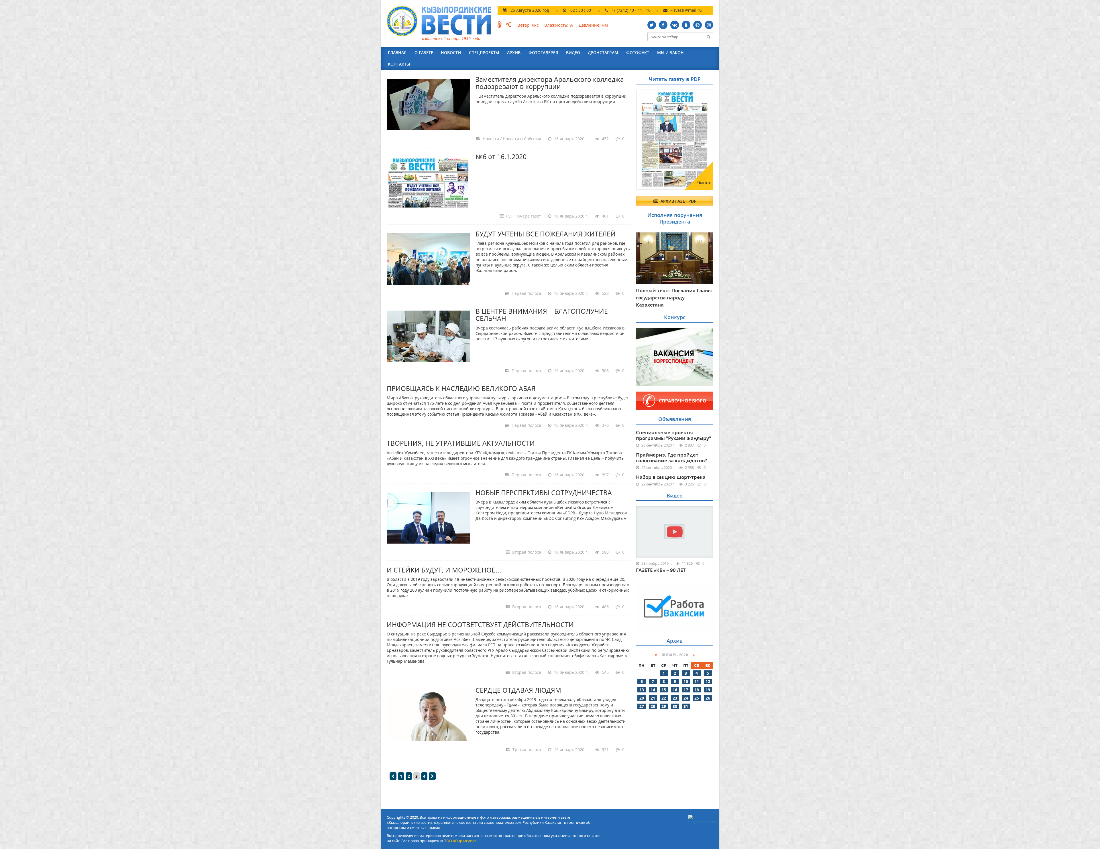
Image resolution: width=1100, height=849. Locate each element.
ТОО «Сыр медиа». (460, 840)
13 (641, 689)
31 (685, 706)
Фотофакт (637, 52)
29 (663, 706)
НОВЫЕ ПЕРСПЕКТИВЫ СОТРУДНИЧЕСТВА (544, 492)
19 (708, 689)
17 (685, 689)
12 (708, 681)
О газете (424, 52)
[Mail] (697, 25)
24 (685, 698)
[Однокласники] (686, 25)
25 (696, 698)
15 (663, 689)
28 (653, 706)
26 (708, 698)
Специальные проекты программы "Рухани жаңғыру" (673, 435)
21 (653, 698)
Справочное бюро (682, 401)
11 (696, 681)
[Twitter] (651, 25)
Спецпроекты (484, 52)
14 (653, 689)
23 (675, 698)
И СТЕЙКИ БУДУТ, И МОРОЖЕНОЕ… (444, 569)
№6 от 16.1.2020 (501, 156)
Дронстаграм (603, 52)
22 (663, 698)
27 (641, 706)
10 (685, 681)
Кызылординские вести (442, 21)
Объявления (674, 419)
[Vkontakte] (674, 25)
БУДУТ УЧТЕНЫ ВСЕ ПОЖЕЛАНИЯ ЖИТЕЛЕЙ (546, 233)
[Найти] (708, 36)
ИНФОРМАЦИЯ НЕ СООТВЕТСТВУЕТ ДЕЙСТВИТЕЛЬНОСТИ (480, 624)
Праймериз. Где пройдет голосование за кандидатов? (671, 457)
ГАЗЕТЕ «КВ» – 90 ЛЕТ (661, 570)
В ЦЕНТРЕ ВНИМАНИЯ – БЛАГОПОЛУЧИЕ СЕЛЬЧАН (542, 315)
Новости (451, 52)
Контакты (399, 64)
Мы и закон (670, 52)
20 (641, 698)
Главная (397, 52)
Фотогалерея (543, 52)
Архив (513, 52)
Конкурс (674, 317)
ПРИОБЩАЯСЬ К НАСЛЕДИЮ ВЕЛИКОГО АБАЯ (461, 388)
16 (675, 689)
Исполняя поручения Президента (674, 218)
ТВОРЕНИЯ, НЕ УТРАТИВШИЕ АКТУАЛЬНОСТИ (461, 443)
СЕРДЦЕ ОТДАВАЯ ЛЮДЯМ (518, 690)
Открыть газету (664, 103)
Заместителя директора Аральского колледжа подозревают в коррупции (550, 83)
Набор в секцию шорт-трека (671, 477)
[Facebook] (663, 25)
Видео (573, 52)
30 (675, 706)
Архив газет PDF (677, 201)
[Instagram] (709, 25)
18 (696, 689)
